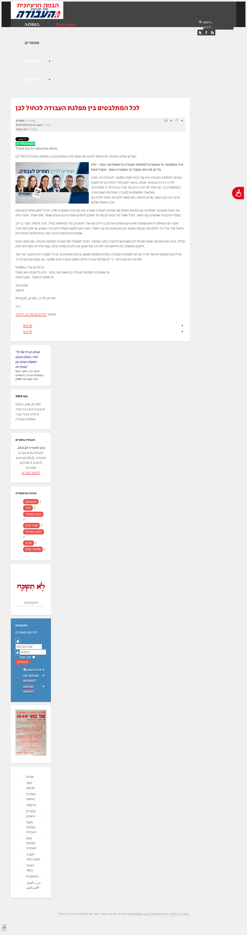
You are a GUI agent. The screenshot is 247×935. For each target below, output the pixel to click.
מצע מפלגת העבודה (31, 843)
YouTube (212, 33)
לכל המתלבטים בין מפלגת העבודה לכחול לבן (77, 108)
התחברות (23, 662)
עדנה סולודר (33, 514)
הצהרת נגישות (31, 796)
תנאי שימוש (30, 785)
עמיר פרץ (31, 525)
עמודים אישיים (31, 814)
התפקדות (32, 876)
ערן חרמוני (21, 129)
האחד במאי (30, 868)
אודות (30, 776)
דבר (28, 507)
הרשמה (31, 805)
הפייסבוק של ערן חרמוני (31, 314)
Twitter (200, 33)
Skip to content (66, 24)
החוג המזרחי (33, 531)
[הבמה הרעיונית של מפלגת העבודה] (37, 10)
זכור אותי (25, 657)
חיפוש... (208, 22)
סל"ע (28, 543)
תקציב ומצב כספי (33, 857)
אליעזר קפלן (33, 549)
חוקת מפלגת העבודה (31, 827)
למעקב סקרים (31, 472)
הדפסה (165, 120)
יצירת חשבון (34, 669)
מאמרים (20, 120)
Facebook (206, 33)
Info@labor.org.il (139, 914)
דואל (176, 120)
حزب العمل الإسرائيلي (33, 885)
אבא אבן (30, 501)
